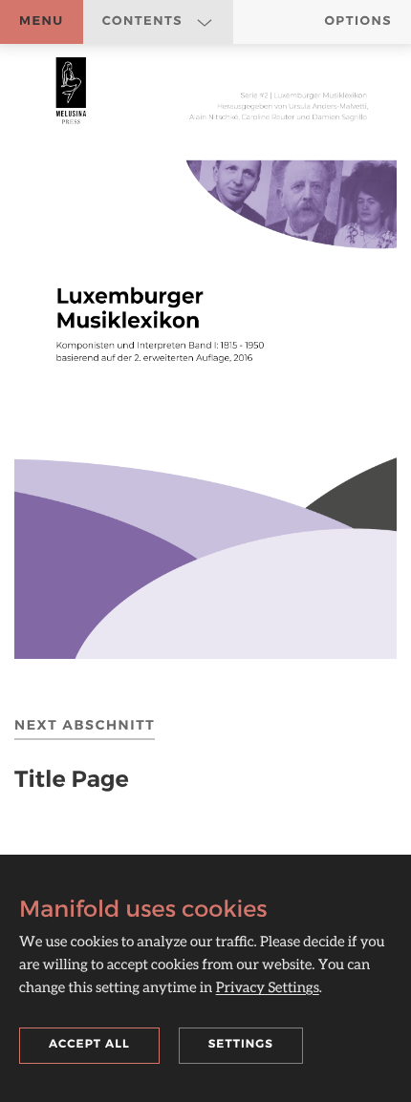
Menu (41, 21)
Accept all (89, 1044)
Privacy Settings (267, 987)
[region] (205, 358)
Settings (240, 1044)
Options (358, 21)
